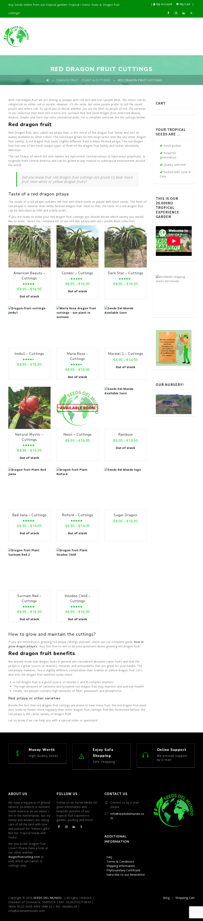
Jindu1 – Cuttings (29, 353)
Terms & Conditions (120, 861)
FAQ (109, 857)
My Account (164, 4)
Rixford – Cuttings (77, 515)
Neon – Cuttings (77, 434)
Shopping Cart (185, 898)
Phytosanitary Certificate (123, 870)
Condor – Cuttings (77, 273)
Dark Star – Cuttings (125, 273)
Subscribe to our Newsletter (125, 874)
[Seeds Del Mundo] (16, 36)
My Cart (185, 4)
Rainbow (125, 434)
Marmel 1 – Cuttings (125, 353)
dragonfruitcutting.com (24, 857)
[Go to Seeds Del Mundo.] (47, 80)
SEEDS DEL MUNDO (48, 898)
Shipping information (120, 866)
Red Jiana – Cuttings (29, 515)
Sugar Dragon (125, 515)
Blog (166, 898)
